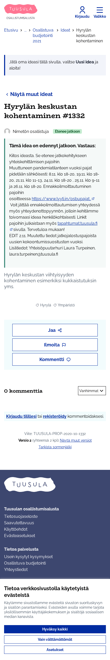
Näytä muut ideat (31, 94)
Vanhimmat (88, 391)
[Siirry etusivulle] (55, 484)
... (25, 30)
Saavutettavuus (19, 522)
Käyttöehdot (15, 529)
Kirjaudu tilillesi (21, 416)
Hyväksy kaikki (55, 629)
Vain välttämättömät (55, 639)
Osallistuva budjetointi (25, 563)
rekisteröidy (55, 416)
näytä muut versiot (76, 440)
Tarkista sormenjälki (55, 447)
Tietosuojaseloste (21, 516)
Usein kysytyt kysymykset (28, 556)
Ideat (65, 30)
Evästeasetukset (19, 535)
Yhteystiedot (16, 569)
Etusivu (11, 30)
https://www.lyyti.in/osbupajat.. (63, 198)
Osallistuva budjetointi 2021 (43, 35)
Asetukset (55, 650)
